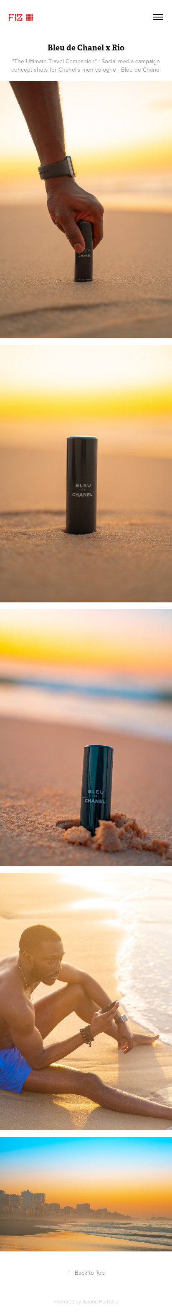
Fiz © (21, 16)
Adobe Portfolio (100, 1301)
